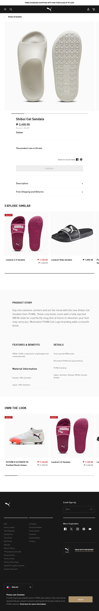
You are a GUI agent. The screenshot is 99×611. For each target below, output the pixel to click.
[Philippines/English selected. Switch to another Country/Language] (18, 587)
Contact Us (8, 534)
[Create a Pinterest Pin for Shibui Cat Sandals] (81, 159)
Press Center (34, 531)
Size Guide (8, 538)
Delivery (7, 545)
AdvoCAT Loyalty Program (14, 565)
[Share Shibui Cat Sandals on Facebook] (77, 159)
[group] (27, 238)
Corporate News (35, 527)
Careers (32, 541)
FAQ (5, 524)
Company (32, 524)
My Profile (8, 541)
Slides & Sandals (15, 17)
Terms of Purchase (11, 562)
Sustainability (34, 538)
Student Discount (11, 569)
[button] (6, 9)
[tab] (17, 113)
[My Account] (88, 9)
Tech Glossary (9, 531)
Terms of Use (9, 558)
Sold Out (49, 168)
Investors (32, 534)
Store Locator (9, 527)
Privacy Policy (9, 555)
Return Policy (9, 548)
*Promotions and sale (12, 552)
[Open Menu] (6, 9)
